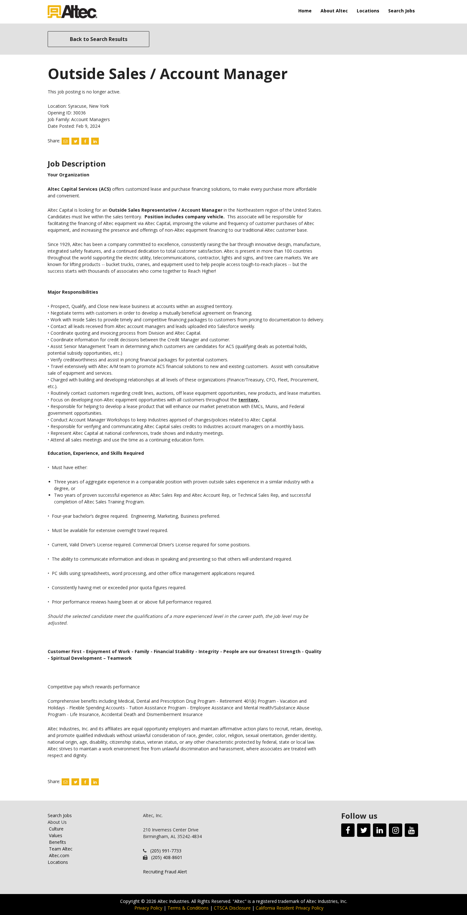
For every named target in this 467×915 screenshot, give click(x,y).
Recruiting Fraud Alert (165, 872)
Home (305, 11)
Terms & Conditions (188, 908)
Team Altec (60, 849)
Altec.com (59, 855)
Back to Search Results (98, 39)
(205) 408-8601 (166, 857)
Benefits (57, 842)
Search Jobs (401, 11)
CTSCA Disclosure (232, 908)
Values (55, 835)
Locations (368, 11)
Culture (56, 829)
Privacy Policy (148, 908)
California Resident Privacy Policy (289, 908)
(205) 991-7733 (165, 851)
